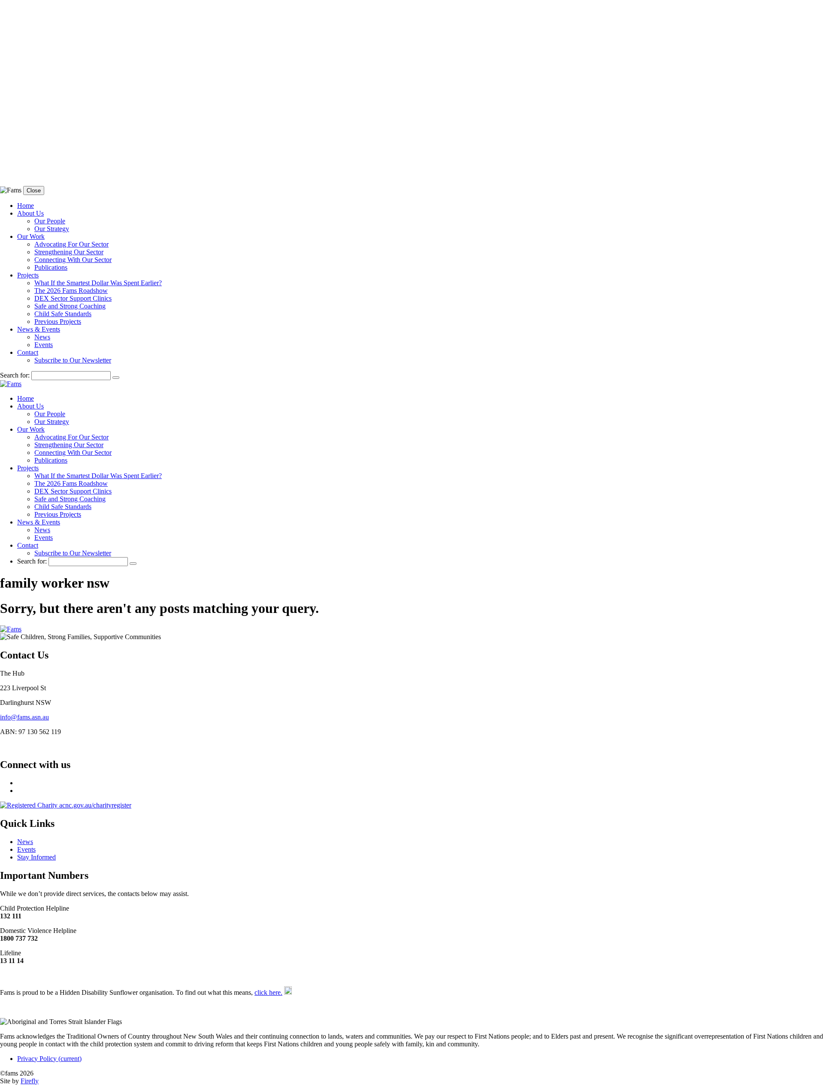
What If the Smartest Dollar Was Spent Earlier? (98, 282)
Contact (27, 352)
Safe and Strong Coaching (70, 306)
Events (43, 344)
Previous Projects (57, 321)
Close (34, 190)
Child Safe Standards (62, 313)
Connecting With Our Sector (73, 259)
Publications (50, 267)
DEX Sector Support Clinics (73, 298)
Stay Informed (36, 857)
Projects (28, 275)
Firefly (30, 1081)
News (42, 337)
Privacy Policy (49, 1058)
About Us (30, 213)
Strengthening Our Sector (68, 252)
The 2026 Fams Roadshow (71, 290)
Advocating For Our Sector (71, 244)
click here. (268, 992)
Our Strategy (51, 228)
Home (25, 205)
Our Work (31, 236)
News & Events (38, 329)
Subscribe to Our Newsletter (72, 360)
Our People (49, 221)
